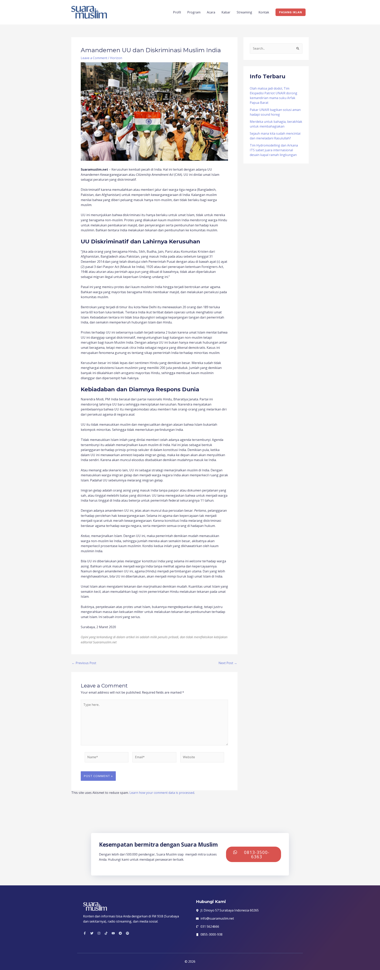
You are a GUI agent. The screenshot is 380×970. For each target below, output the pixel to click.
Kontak (263, 12)
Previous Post (84, 663)
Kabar (225, 12)
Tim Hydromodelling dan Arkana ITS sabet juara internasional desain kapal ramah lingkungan (274, 150)
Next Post (227, 663)
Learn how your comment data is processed (161, 792)
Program (193, 12)
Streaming (244, 12)
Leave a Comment (94, 58)
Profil (177, 12)
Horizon (116, 58)
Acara (211, 12)
